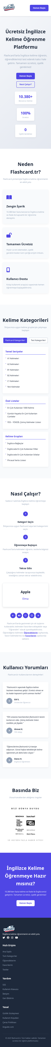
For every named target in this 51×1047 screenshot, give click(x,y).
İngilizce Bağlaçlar (15, 443)
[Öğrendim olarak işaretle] (32, 615)
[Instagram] (12, 938)
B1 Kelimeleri (13, 370)
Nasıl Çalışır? (25, 84)
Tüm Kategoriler (10, 956)
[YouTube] (16, 938)
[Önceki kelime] (13, 615)
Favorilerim (30, 635)
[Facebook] (8, 938)
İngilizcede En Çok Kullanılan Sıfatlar (23, 454)
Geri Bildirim (8, 998)
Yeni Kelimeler (13, 386)
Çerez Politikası (9, 1022)
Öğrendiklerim (31, 632)
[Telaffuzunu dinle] (19, 615)
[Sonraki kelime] (38, 615)
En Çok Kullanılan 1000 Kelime (20, 407)
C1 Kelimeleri (13, 381)
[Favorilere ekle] (25, 615)
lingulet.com (8, 1027)
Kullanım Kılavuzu (10, 989)
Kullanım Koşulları (11, 1018)
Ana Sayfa (7, 951)
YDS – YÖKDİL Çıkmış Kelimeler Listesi (24, 422)
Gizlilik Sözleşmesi (11, 1013)
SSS (4, 984)
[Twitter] (4, 938)
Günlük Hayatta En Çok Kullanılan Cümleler (22, 415)
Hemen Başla (39, 8)
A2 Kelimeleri (13, 364)
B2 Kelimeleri (13, 375)
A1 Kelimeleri (13, 358)
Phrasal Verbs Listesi (16, 460)
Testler (6, 969)
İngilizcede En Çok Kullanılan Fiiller (22, 449)
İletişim (6, 993)
